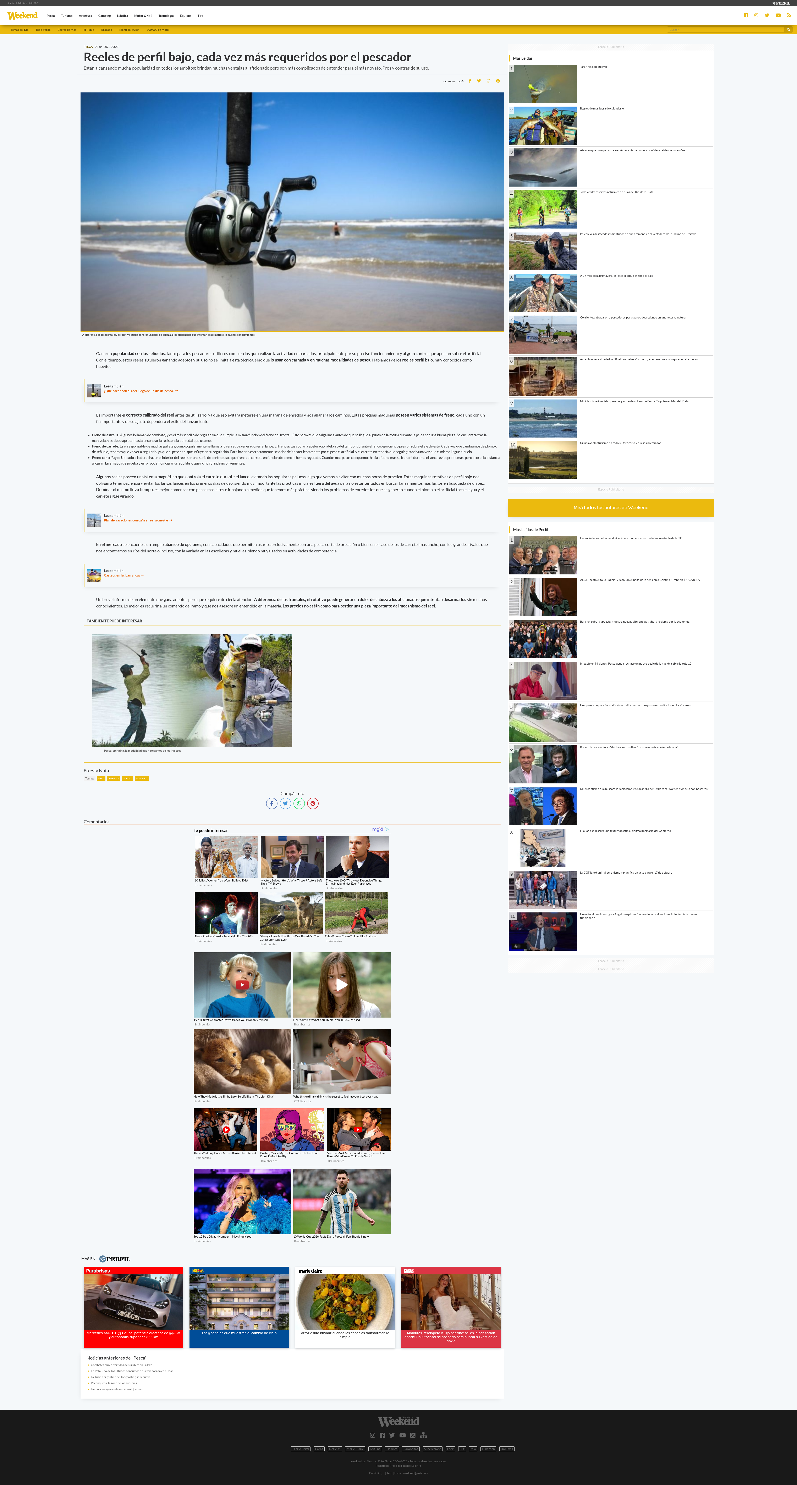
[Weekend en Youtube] (402, 1435)
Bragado (106, 29)
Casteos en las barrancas (122, 575)
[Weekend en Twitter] (392, 1435)
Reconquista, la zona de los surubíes (114, 1383)
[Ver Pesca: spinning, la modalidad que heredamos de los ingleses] (192, 637)
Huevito (114, 778)
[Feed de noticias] (413, 1435)
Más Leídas (523, 58)
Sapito (127, 778)
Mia (473, 1449)
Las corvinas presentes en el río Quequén (117, 1389)
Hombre (391, 1449)
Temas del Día (19, 29)
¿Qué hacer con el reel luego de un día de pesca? (139, 391)
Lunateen (488, 1449)
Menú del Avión (129, 29)
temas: (89, 778)
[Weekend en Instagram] (372, 1435)
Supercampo (432, 1449)
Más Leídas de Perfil (530, 529)
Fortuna (375, 1449)
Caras (319, 1449)
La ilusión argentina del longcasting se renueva (120, 1377)
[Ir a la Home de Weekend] (398, 1421)
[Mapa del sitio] (423, 1435)
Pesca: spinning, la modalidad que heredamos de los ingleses (142, 750)
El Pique (88, 29)
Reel (101, 778)
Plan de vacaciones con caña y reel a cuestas (136, 520)
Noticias (335, 1449)
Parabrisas (410, 1449)
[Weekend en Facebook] (382, 1435)
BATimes (507, 1449)
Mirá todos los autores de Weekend (611, 507)
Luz (462, 1449)
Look (450, 1449)
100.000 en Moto (158, 29)
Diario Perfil (300, 1449)
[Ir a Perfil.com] (781, 3)
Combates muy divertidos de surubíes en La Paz (121, 1365)
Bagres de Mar (67, 29)
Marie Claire (355, 1449)
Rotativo (141, 778)
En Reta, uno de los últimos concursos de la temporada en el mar (132, 1371)
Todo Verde (43, 29)
